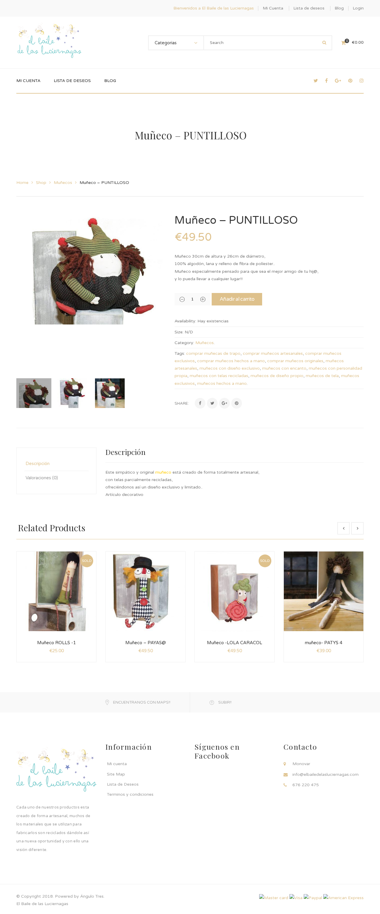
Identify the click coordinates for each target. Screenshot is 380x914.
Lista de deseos (308, 8)
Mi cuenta (117, 763)
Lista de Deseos (123, 784)
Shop (41, 182)
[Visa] (296, 897)
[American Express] (343, 897)
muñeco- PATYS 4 (323, 642)
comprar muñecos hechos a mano (231, 360)
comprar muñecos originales (295, 360)
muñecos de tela (322, 375)
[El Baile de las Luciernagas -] (49, 42)
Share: (182, 403)
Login (358, 8)
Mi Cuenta (273, 8)
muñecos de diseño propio (277, 375)
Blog (339, 8)
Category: (184, 342)
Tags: (180, 353)
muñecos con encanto (284, 368)
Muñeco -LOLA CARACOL (234, 642)
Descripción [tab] (38, 463)
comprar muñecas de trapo (213, 353)
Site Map (116, 774)
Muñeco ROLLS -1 (56, 642)
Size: (179, 332)
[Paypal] (313, 897)
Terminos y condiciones (130, 794)
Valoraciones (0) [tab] (42, 477)
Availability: (185, 321)
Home (22, 182)
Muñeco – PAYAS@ (145, 642)
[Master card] (273, 897)
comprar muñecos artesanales (273, 353)
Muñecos (63, 182)
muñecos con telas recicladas (219, 375)
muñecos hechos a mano (222, 383)
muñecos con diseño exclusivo (230, 368)
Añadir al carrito (237, 299)
